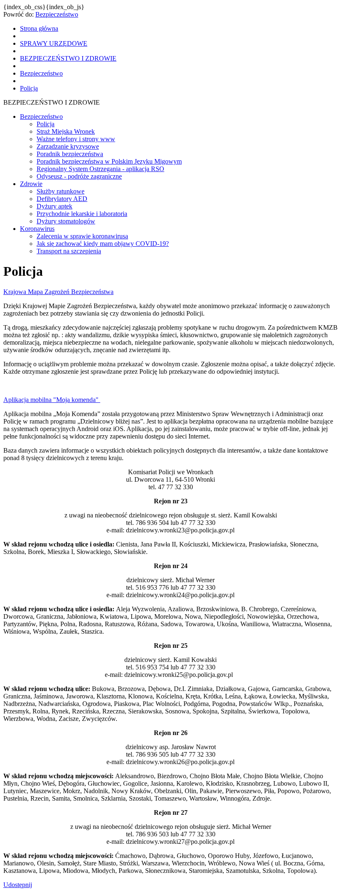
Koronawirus (37, 228)
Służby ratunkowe (60, 191)
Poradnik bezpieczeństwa (70, 153)
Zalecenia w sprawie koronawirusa (82, 236)
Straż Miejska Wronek (66, 131)
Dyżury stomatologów (66, 221)
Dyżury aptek (54, 206)
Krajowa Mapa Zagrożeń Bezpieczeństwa (58, 291)
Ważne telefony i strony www (76, 138)
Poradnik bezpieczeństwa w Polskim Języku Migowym (109, 161)
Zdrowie (31, 183)
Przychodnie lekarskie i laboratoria (82, 213)
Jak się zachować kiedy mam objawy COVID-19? (103, 243)
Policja (45, 123)
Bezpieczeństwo (56, 14)
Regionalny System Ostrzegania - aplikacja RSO (100, 168)
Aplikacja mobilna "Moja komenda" (51, 399)
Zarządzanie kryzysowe (68, 146)
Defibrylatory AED (62, 198)
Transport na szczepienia (69, 251)
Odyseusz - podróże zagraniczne (79, 176)
